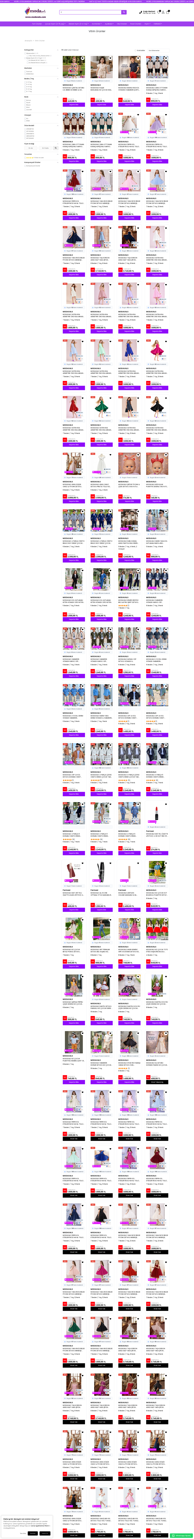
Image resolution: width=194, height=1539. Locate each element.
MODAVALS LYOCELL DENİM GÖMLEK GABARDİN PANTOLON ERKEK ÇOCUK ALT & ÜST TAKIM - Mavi (73, 717)
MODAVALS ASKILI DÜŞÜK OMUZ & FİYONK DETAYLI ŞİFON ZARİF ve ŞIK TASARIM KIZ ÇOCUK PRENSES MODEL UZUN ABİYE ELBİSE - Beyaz (73, 1463)
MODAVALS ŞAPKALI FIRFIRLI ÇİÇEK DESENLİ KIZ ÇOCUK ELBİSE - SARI (73, 1003)
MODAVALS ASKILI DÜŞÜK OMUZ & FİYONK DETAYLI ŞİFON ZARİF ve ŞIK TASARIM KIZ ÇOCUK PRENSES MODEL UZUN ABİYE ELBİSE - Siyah (73, 1520)
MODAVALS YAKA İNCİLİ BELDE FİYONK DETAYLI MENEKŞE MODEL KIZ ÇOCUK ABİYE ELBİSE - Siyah (101, 1350)
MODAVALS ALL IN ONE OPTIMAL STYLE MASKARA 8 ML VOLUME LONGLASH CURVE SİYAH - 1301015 (101, 894)
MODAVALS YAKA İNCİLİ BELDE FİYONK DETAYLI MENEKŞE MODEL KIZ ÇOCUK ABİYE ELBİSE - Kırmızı (129, 1293)
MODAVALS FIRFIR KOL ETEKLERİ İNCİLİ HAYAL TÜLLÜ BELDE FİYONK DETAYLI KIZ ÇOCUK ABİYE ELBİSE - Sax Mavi (101, 1180)
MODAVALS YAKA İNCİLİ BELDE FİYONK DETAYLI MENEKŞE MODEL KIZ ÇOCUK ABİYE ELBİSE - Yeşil (74, 1350)
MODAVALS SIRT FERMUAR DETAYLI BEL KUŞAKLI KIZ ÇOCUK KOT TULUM (100, 951)
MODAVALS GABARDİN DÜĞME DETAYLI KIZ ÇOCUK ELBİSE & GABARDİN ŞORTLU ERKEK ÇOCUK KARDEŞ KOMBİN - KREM (101, 1064)
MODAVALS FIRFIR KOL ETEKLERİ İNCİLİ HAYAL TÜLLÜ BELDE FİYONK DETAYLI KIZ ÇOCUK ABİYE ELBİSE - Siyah (101, 1236)
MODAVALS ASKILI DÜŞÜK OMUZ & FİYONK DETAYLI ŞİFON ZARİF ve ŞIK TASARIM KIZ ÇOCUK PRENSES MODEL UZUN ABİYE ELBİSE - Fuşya (128, 1463)
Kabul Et (45, 1533)
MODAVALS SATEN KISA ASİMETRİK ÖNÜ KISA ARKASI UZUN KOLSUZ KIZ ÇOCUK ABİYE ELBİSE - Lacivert (128, 429)
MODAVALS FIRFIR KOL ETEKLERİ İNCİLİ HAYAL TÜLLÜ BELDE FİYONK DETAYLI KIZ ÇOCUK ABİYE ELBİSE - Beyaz (129, 145)
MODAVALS (68, 85)
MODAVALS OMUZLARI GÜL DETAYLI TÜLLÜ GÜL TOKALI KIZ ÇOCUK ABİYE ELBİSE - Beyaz (100, 1520)
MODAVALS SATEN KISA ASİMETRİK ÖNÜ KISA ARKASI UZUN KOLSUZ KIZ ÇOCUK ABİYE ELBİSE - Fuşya (156, 372)
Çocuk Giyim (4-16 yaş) (54, 24)
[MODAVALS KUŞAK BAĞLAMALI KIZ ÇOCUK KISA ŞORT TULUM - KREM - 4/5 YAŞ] (102, 67)
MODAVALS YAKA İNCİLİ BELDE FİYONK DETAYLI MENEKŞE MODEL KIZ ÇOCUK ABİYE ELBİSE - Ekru (157, 1236)
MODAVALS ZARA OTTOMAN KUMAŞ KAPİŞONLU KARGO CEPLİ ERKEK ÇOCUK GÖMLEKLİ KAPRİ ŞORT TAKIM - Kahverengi (73, 145)
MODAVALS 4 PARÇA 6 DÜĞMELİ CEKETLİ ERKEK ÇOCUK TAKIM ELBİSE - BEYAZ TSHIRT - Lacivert (157, 776)
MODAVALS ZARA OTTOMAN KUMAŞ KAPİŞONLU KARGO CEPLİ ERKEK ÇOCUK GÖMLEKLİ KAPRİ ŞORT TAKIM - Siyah (157, 89)
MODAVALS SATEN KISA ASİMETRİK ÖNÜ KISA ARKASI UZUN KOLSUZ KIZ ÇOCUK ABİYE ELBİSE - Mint (101, 372)
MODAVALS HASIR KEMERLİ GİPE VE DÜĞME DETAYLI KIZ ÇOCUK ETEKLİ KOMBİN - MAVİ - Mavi (128, 951)
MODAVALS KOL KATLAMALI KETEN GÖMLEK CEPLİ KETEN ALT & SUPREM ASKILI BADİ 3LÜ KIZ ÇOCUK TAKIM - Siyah (74, 601)
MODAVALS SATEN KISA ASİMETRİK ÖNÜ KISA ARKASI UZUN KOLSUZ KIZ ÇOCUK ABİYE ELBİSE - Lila (128, 315)
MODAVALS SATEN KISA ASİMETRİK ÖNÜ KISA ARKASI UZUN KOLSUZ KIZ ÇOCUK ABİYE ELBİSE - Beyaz (156, 259)
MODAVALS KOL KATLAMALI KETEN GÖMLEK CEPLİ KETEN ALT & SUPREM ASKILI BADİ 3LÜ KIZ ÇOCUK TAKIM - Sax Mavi (102, 601)
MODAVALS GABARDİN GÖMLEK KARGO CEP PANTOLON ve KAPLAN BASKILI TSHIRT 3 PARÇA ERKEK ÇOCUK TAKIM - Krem (74, 660)
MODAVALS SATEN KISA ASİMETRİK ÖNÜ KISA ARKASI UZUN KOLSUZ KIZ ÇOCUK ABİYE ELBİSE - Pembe (156, 315)
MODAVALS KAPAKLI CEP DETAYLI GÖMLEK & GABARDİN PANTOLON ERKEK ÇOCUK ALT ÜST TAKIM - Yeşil (128, 660)
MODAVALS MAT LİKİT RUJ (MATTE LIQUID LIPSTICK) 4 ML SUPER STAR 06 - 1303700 (74, 894)
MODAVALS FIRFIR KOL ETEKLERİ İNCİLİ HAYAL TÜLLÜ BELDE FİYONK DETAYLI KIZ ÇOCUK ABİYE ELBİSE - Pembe (128, 1123)
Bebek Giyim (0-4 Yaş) (78, 24)
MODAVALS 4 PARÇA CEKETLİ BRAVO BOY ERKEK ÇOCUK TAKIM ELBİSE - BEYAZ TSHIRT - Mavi (101, 542)
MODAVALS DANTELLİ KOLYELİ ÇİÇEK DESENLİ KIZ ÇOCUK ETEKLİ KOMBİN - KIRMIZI (157, 1003)
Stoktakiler (141, 50)
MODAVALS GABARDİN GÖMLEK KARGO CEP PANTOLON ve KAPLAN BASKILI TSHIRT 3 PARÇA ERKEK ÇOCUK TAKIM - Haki (102, 660)
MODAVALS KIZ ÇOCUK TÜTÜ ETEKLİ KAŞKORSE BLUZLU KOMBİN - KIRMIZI (157, 951)
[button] (167, 12)
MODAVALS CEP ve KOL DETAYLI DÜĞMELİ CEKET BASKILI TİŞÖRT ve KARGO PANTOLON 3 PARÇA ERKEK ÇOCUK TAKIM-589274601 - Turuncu (73, 776)
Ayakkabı (108, 24)
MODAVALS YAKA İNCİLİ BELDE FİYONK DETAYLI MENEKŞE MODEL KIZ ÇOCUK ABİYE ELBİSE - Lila (101, 202)
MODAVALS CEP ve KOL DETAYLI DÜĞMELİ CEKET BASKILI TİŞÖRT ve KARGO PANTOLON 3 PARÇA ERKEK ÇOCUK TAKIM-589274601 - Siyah (129, 717)
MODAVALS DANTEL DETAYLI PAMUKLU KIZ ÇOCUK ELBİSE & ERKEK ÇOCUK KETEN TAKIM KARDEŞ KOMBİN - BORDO (102, 1007)
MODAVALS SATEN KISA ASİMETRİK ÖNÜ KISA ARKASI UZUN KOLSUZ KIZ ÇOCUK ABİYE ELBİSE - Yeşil (101, 429)
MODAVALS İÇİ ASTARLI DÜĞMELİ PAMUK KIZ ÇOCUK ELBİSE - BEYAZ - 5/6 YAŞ (156, 1064)
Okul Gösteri (122, 24)
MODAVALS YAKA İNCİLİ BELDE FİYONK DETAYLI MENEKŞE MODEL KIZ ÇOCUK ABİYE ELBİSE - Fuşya (101, 1293)
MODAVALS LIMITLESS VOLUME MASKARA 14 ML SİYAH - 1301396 (127, 894)
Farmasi (150, 831)
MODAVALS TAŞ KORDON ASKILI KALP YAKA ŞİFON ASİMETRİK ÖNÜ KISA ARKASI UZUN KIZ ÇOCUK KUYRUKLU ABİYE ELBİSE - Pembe (73, 1406)
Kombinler (96, 24)
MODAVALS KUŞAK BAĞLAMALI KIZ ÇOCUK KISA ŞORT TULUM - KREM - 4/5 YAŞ (101, 89)
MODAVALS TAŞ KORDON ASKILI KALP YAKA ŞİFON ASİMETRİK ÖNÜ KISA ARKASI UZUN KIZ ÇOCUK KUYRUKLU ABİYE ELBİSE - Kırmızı (128, 1406)
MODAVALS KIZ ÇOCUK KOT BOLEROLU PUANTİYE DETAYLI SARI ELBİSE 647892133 (157, 894)
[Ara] (124, 12)
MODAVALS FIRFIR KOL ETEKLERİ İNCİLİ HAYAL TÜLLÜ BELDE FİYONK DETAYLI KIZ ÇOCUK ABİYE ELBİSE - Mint (73, 1180)
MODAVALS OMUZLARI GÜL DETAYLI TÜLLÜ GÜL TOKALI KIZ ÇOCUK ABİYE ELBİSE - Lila (157, 1520)
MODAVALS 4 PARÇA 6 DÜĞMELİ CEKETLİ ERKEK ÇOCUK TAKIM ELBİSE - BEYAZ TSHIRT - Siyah (74, 835)
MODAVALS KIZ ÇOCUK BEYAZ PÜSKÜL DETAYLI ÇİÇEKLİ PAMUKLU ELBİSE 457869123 (71, 951)
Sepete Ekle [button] (73, 104)
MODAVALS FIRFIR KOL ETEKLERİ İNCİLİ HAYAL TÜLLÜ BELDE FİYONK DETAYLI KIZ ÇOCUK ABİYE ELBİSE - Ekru (73, 1123)
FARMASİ (157, 24)
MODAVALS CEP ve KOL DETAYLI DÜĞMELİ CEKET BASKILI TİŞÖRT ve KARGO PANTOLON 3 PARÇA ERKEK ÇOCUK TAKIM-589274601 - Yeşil (157, 717)
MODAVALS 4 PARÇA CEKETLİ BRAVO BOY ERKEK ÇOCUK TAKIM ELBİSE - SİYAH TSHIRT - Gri (73, 542)
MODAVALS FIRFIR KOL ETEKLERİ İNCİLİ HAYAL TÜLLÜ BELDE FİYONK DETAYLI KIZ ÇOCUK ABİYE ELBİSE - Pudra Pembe (101, 1123)
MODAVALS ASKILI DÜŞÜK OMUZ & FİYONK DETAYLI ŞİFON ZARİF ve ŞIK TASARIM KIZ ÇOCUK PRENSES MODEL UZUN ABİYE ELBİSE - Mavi (101, 1463)
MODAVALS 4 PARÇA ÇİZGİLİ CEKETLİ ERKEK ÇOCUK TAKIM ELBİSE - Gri (129, 776)
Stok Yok (73, 1139)
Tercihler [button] (23, 1533)
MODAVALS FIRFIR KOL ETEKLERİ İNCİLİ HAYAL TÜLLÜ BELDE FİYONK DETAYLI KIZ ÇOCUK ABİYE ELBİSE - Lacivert (73, 1236)
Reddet (32, 1533)
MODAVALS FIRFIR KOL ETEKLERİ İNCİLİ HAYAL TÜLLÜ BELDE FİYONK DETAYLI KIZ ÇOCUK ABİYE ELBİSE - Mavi (156, 1123)
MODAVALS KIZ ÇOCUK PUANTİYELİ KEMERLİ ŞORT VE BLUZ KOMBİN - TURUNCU (73, 1060)
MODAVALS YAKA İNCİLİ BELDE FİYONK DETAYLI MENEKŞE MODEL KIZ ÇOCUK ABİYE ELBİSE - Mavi (157, 202)
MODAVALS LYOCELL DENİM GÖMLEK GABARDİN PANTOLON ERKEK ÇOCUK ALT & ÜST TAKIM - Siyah (156, 660)
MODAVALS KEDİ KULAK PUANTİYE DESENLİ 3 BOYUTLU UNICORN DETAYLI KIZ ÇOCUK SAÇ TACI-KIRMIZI (157, 485)
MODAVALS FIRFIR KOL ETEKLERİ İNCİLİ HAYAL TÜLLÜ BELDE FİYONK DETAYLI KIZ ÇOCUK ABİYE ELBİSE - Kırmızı (74, 202)
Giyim (146, 24)
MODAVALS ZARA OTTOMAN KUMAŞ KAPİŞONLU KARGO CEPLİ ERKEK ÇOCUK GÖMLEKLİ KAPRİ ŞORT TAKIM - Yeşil (101, 145)
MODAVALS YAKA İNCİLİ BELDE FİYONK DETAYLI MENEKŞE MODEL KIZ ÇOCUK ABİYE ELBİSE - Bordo (157, 1293)
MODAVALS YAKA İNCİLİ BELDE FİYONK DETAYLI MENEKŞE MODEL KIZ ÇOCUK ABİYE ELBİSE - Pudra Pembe (74, 1293)
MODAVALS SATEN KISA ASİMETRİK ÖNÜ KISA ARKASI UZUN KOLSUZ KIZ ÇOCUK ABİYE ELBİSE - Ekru (73, 315)
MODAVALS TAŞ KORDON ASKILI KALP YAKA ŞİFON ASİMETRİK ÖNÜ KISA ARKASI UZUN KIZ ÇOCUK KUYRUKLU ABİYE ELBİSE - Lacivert (128, 259)
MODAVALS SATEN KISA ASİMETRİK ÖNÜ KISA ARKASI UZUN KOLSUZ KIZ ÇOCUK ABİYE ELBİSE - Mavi (73, 372)
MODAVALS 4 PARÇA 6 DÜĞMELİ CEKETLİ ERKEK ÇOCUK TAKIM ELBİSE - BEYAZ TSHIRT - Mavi (129, 835)
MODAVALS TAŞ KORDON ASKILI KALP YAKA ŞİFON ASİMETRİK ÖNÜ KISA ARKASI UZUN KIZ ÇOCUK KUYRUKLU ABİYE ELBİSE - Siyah (156, 1406)
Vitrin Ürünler (40, 40)
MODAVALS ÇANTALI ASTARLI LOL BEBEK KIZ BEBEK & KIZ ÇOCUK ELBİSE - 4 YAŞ (73, 89)
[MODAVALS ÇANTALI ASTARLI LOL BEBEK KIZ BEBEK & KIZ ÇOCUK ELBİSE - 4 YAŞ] (74, 67)
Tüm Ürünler (37, 24)
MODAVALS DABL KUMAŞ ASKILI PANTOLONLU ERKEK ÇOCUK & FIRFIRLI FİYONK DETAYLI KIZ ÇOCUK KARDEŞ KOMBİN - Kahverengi (128, 542)
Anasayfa (28, 40)
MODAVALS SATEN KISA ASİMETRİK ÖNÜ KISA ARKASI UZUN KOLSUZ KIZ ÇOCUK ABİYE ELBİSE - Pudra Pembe (101, 315)
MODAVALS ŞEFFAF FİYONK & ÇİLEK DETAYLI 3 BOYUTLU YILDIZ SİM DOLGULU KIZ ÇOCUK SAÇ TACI (129, 485)
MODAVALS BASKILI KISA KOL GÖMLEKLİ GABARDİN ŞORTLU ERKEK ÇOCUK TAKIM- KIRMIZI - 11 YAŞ (129, 89)
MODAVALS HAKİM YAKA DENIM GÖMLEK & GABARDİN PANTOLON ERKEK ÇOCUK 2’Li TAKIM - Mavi (101, 717)
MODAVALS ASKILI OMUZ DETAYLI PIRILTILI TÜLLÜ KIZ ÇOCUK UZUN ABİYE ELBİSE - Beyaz (101, 485)
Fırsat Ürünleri (135, 24)
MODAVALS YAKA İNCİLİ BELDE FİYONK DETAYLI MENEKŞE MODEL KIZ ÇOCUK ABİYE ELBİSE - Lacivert (74, 259)
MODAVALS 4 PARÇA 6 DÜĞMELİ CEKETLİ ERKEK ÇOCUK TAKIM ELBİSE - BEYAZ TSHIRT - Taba (102, 835)
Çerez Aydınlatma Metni (40, 1526)
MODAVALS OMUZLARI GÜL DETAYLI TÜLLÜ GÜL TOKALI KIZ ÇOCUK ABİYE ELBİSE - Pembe (128, 1520)
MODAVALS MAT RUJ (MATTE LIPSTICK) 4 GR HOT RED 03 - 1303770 (157, 835)
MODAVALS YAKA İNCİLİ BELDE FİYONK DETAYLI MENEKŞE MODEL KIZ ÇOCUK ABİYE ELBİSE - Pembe (129, 202)
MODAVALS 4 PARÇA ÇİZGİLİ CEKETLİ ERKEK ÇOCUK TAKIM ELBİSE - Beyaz (101, 776)
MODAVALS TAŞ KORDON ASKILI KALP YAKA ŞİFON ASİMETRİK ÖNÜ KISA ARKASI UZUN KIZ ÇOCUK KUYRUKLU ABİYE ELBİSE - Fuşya (101, 1406)
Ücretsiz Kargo (125, 132)
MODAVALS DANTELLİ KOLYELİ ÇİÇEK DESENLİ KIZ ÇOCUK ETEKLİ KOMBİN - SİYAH (129, 1007)
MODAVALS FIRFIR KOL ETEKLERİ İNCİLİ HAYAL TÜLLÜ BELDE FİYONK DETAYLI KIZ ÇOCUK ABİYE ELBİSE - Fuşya (129, 1180)
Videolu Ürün (135, 129)
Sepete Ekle (157, 104)
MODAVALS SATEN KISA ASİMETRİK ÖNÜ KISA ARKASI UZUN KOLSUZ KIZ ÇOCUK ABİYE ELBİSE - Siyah (156, 429)
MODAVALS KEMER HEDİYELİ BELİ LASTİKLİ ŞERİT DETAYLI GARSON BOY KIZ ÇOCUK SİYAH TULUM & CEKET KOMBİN (128, 601)
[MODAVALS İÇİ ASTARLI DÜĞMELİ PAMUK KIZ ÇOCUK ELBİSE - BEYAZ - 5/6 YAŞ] (157, 1042)
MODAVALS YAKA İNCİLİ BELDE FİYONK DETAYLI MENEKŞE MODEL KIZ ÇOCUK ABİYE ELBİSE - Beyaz (129, 1236)
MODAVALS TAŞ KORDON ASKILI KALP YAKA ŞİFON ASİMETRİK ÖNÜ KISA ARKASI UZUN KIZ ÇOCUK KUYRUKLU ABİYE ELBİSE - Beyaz (128, 1350)
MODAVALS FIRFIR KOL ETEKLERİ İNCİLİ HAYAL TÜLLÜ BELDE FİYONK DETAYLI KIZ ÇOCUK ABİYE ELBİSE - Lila (156, 145)
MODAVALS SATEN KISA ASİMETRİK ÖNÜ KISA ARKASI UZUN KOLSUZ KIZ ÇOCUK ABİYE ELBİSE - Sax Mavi (128, 372)
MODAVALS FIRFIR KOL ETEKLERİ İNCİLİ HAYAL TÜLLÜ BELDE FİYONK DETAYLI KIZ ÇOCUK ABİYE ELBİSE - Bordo (157, 1180)
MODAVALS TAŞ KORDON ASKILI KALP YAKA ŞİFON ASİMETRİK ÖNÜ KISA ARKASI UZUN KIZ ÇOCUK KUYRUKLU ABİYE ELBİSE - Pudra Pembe (156, 1350)
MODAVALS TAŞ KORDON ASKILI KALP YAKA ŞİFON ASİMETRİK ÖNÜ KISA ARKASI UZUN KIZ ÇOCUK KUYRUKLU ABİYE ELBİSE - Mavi (101, 259)
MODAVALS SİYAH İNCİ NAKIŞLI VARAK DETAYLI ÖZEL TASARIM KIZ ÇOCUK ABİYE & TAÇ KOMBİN (129, 1064)
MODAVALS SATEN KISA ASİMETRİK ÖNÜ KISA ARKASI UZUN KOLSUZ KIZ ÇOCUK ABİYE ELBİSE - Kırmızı (73, 429)
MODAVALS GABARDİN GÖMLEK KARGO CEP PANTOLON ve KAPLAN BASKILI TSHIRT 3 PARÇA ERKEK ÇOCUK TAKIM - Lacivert (157, 601)
